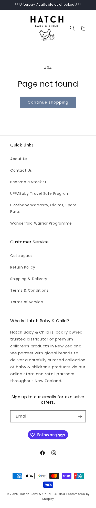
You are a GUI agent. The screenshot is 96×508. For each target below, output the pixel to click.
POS (55, 494)
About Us (18, 158)
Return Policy (22, 267)
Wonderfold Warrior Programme (41, 223)
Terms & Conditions (29, 290)
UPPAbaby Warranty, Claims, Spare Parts (43, 208)
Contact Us (21, 170)
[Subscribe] (80, 416)
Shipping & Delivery (28, 278)
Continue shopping (48, 102)
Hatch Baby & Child (35, 494)
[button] (10, 28)
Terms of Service (26, 301)
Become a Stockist (28, 181)
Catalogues (21, 255)
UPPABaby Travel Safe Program (40, 193)
